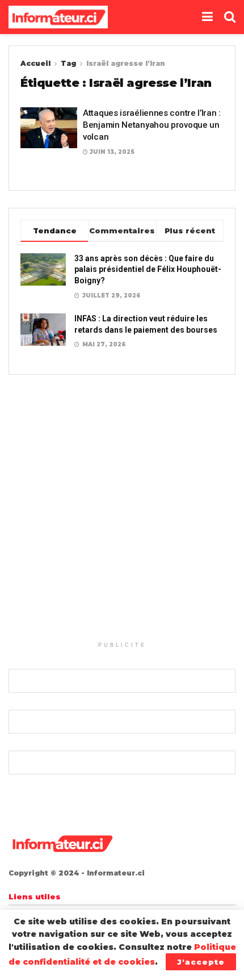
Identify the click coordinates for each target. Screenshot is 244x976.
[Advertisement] (122, 514)
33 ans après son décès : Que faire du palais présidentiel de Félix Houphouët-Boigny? (147, 269)
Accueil (35, 63)
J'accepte (201, 961)
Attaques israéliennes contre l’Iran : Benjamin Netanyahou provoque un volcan (152, 125)
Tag (68, 63)
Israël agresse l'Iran (125, 63)
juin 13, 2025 (111, 152)
